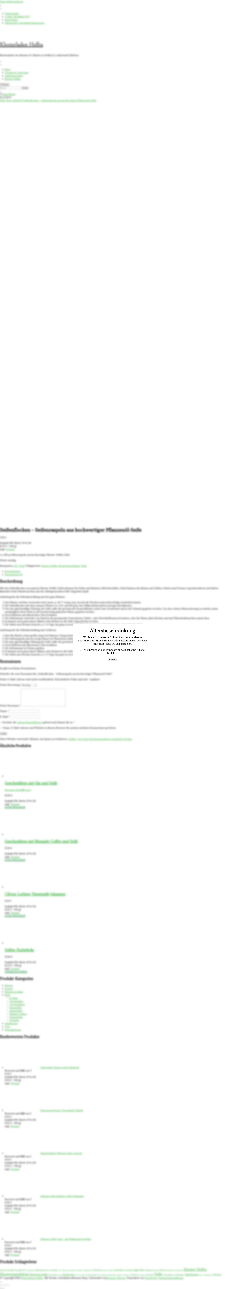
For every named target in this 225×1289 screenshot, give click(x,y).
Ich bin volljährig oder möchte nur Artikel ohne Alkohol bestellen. (114, 651)
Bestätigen (112, 659)
